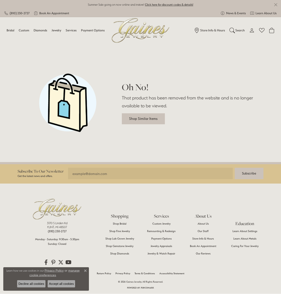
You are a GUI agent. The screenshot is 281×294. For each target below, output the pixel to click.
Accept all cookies (61, 283)
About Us (203, 223)
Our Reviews (203, 253)
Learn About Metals (244, 238)
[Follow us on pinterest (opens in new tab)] (53, 262)
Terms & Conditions (145, 273)
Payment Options (93, 30)
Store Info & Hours (203, 238)
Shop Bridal (119, 223)
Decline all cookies (31, 283)
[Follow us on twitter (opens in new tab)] (60, 262)
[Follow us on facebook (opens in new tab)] (46, 262)
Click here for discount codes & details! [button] (169, 4)
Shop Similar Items (143, 118)
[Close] (275, 4)
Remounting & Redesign (161, 231)
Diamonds (40, 30)
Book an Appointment (203, 246)
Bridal (10, 30)
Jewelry (56, 30)
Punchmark (147, 288)
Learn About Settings (244, 231)
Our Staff (203, 231)
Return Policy (104, 273)
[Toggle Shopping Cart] (271, 30)
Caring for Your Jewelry (245, 246)
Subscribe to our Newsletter (41, 171)
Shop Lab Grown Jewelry (119, 238)
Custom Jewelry (161, 223)
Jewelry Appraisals (161, 246)
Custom (24, 30)
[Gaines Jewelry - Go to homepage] (57, 209)
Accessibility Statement (171, 273)
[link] (17, 13)
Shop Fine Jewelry (119, 231)
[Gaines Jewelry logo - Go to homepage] (140, 30)
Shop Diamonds (119, 253)
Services (71, 30)
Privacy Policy (122, 273)
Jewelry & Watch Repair (161, 253)
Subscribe (249, 173)
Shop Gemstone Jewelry (119, 246)
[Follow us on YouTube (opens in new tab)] (68, 262)
